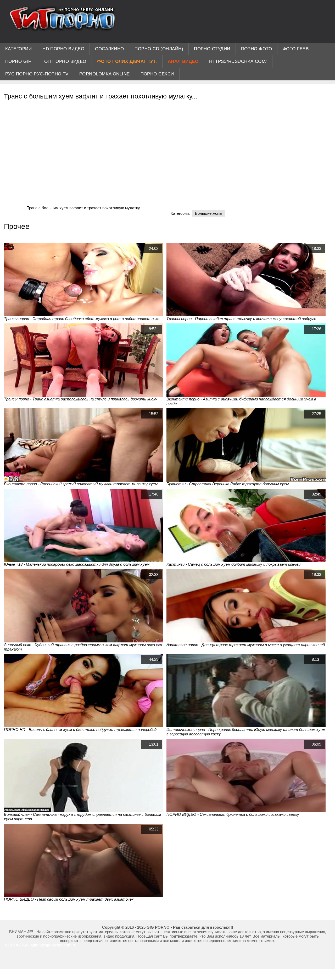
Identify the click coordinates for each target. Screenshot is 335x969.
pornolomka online (104, 73)
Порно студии (212, 48)
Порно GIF (18, 61)
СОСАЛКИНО (109, 48)
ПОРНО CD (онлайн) (159, 48)
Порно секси (157, 73)
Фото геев (296, 48)
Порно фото (256, 48)
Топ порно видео (64, 61)
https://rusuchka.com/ (238, 61)
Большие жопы (208, 213)
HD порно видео (63, 48)
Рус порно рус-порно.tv (37, 73)
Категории (18, 48)
